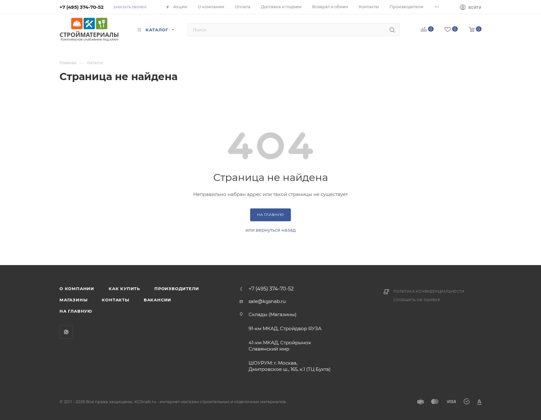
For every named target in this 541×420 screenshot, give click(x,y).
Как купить (124, 288)
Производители (176, 288)
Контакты (115, 299)
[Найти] (392, 29)
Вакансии (157, 299)
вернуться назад (276, 230)
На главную (75, 311)
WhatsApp (66, 332)
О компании (76, 288)
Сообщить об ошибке (417, 300)
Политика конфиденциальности (429, 291)
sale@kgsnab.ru (267, 301)
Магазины (73, 299)
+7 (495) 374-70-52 (81, 7)
